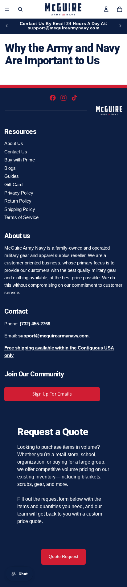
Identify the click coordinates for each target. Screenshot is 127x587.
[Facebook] (52, 97)
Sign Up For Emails (52, 394)
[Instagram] (63, 97)
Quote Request (63, 556)
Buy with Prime (19, 159)
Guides (11, 176)
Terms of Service (21, 217)
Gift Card (13, 184)
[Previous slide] (7, 25)
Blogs (10, 168)
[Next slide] (120, 25)
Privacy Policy (18, 192)
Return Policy (17, 201)
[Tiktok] (74, 97)
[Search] (20, 9)
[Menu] (7, 9)
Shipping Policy (19, 209)
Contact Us (15, 151)
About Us (13, 143)
